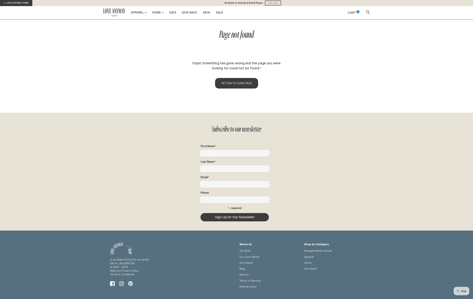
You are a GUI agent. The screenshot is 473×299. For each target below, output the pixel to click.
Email (204, 177)
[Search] (368, 12)
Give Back (189, 12)
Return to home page (236, 83)
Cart (353, 12)
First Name (208, 146)
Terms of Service (250, 280)
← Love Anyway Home (16, 3)
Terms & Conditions (122, 274)
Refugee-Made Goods (318, 250)
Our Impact (246, 262)
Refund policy (247, 286)
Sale (219, 12)
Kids (172, 12)
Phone (205, 192)
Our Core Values (249, 257)
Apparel (137, 12)
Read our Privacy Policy (124, 270)
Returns (244, 274)
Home (156, 12)
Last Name (207, 161)
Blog (242, 268)
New (206, 12)
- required (235, 208)
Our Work (245, 250)
